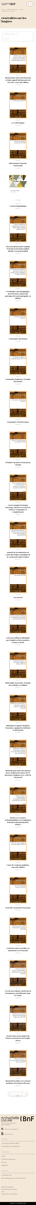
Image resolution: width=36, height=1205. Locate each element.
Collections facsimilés (12, 9)
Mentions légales (7, 1187)
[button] (11, 34)
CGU (2, 1191)
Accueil (3, 9)
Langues (21, 9)
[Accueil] (8, 4)
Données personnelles (9, 1189)
